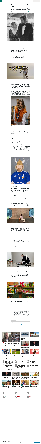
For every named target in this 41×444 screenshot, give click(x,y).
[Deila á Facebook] (28, 3)
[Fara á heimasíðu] (2, 1)
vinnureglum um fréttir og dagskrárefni (21, 324)
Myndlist (12, 3)
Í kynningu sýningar (13, 59)
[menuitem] (15, 1)
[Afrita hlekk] (27, 3)
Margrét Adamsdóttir (13, 11)
